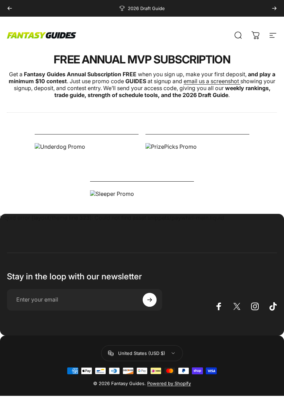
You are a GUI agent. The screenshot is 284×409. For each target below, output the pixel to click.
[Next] (274, 8)
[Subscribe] (150, 300)
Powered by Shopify (169, 383)
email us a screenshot (212, 81)
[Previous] (9, 8)
